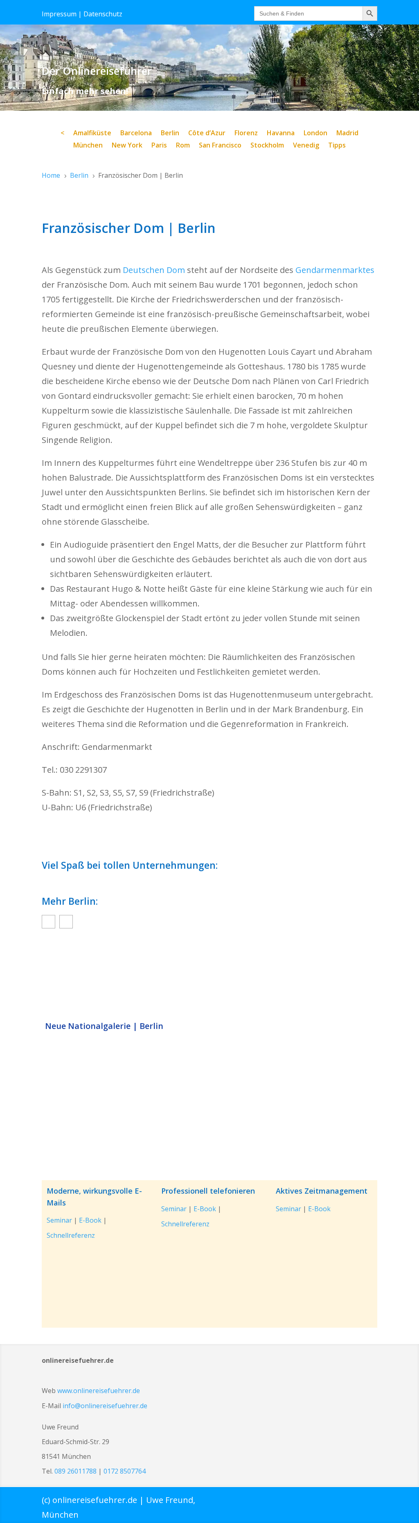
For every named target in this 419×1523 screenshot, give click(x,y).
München (88, 146)
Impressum (59, 13)
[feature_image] (209, 976)
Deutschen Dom (154, 269)
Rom (183, 146)
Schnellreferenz (71, 1235)
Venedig (306, 146)
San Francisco (220, 146)
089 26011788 (75, 1471)
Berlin (170, 133)
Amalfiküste (92, 133)
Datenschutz (102, 13)
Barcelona (136, 133)
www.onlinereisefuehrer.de (98, 1390)
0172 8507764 (125, 1471)
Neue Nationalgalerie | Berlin (104, 1026)
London (315, 133)
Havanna (281, 133)
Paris (159, 146)
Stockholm (267, 146)
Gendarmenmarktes (334, 269)
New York (127, 146)
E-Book (90, 1220)
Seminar (59, 1220)
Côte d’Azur (206, 133)
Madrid (347, 133)
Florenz (246, 133)
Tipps (337, 146)
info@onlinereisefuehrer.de (105, 1405)
